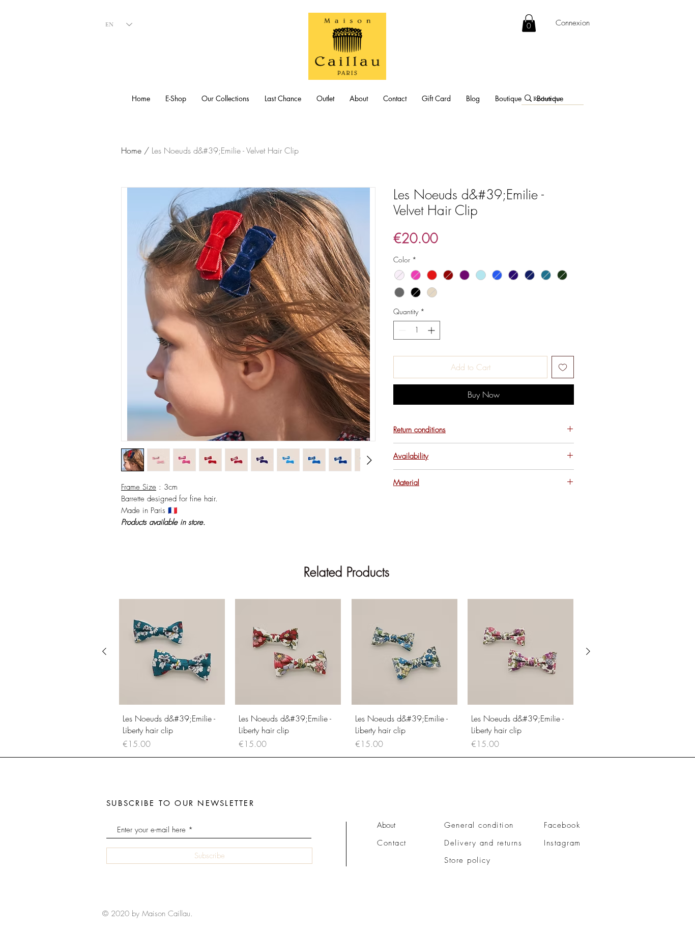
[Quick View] (172, 652)
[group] (346, 676)
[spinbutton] (417, 330)
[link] (529, 23)
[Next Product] (588, 651)
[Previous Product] (104, 651)
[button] (176, 98)
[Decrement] (401, 330)
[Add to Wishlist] (563, 367)
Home (131, 150)
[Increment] (432, 330)
